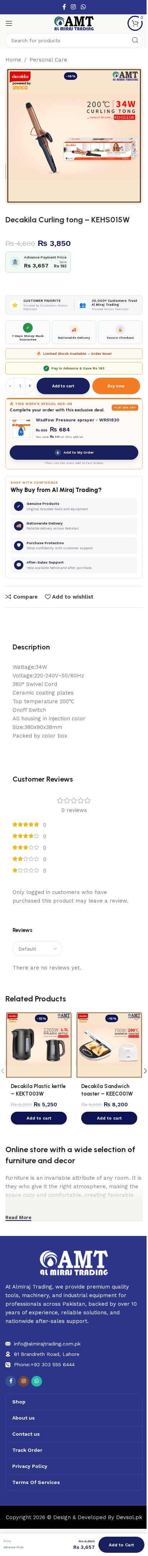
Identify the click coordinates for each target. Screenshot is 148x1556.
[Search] (135, 40)
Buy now (116, 386)
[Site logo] (74, 23)
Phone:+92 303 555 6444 (44, 1364)
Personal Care (48, 60)
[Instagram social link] (73, 7)
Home (13, 60)
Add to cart (63, 386)
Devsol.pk (129, 1517)
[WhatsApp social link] (83, 7)
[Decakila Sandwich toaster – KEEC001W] (109, 1045)
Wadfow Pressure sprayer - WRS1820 (77, 419)
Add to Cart (121, 1544)
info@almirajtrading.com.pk (47, 1344)
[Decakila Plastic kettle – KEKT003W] (38, 1045)
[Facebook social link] (64, 7)
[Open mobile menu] (9, 23)
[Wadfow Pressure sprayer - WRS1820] (21, 428)
